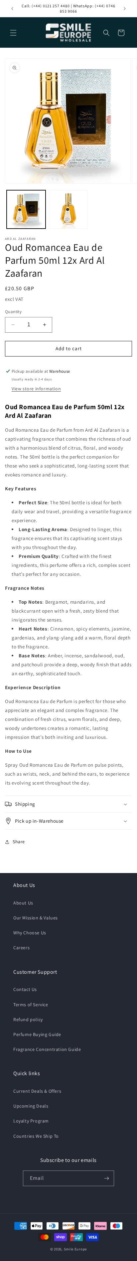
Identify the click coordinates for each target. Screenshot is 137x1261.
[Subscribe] (106, 1178)
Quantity (13, 311)
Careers (21, 948)
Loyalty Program (31, 1121)
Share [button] (19, 842)
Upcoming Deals (30, 1106)
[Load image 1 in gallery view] (26, 209)
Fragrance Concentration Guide (47, 1049)
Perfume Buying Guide (37, 1034)
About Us (23, 903)
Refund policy (28, 1019)
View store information (36, 389)
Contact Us (25, 989)
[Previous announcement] (12, 8)
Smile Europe (75, 1249)
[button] (13, 33)
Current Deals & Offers (37, 1091)
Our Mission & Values (35, 918)
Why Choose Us (29, 933)
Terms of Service (30, 1005)
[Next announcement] (124, 8)
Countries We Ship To (36, 1136)
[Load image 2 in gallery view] (68, 209)
